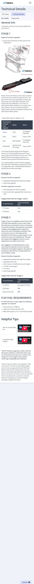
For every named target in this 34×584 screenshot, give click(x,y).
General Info (15, 18)
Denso (5, 132)
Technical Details (18, 14)
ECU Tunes (5, 14)
